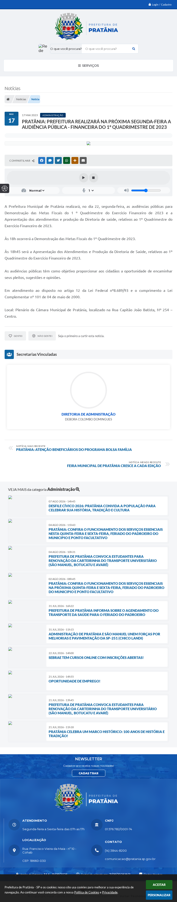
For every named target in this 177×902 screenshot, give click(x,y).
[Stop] (93, 177)
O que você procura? (66, 49)
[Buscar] (133, 48)
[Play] (83, 177)
